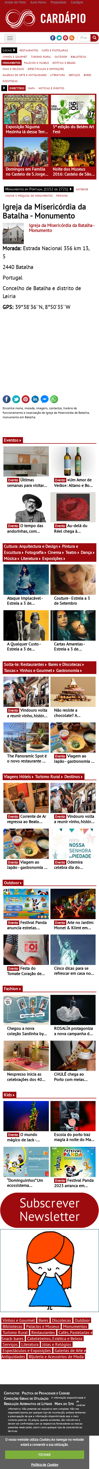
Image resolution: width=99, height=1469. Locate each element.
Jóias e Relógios (56, 1344)
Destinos (72, 776)
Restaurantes (32, 664)
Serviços (10, 1344)
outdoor (61, 56)
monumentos (11, 62)
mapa (31, 88)
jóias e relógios (13, 68)
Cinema (54, 552)
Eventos (11, 440)
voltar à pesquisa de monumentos (29, 195)
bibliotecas (78, 56)
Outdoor (11, 882)
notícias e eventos (51, 88)
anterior (82, 189)
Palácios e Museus (42, 1326)
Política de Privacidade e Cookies (46, 1393)
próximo (62, 195)
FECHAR (45, 1454)
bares (87, 74)
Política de (44, 1464)
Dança (86, 552)
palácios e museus (36, 62)
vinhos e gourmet (15, 56)
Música (10, 558)
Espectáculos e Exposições (27, 1350)
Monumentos (75, 1326)
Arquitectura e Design (38, 546)
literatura (57, 74)
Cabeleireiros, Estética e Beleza (54, 1338)
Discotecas (61, 1320)
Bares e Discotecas (64, 664)
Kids (8, 1094)
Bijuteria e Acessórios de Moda (56, 1356)
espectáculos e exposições (46, 68)
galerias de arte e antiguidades (24, 74)
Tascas (10, 670)
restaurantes (29, 50)
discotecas (10, 80)
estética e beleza (64, 62)
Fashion (11, 988)
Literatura (29, 558)
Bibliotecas (12, 1326)
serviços (74, 74)
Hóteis (25, 776)
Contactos (11, 1393)
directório (17, 88)
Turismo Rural (47, 776)
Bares (43, 1320)
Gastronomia (67, 670)
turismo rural (41, 56)
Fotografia (34, 552)
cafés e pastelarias (55, 50)
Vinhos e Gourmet (36, 670)
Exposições (52, 558)
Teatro (71, 552)
